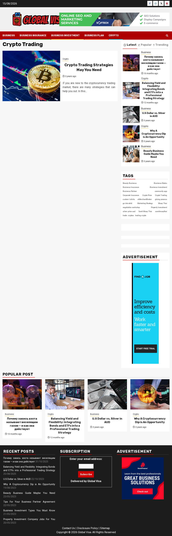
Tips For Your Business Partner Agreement (29, 501)
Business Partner (130, 191)
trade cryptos (128, 215)
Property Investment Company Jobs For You (29, 519)
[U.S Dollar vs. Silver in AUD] (131, 114)
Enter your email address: (86, 470)
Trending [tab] (161, 44)
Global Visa (94, 481)
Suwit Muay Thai (145, 211)
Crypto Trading (161, 195)
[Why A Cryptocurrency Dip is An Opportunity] (131, 133)
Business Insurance (33, 35)
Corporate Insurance (131, 195)
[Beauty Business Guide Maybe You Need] (131, 154)
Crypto (114, 35)
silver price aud (129, 211)
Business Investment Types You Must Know (29, 510)
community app (161, 191)
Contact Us (68, 528)
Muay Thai (162, 203)
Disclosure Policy (87, 528)
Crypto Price (147, 195)
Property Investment (159, 207)
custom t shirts (129, 199)
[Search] (167, 35)
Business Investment (65, 35)
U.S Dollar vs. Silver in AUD (153, 115)
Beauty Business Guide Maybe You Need (153, 154)
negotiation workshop (131, 207)
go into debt (127, 203)
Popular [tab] (146, 44)
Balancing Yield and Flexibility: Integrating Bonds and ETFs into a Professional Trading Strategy (153, 91)
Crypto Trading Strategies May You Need (88, 67)
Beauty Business (130, 183)
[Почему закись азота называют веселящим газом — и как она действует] (131, 62)
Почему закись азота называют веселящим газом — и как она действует (153, 63)
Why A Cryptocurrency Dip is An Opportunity (154, 133)
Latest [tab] (131, 44)
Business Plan (94, 35)
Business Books (160, 183)
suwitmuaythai (161, 211)
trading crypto (140, 215)
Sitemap (105, 528)
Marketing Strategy (145, 203)
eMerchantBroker (145, 199)
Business (9, 35)
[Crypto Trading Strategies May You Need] (31, 76)
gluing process (161, 199)
